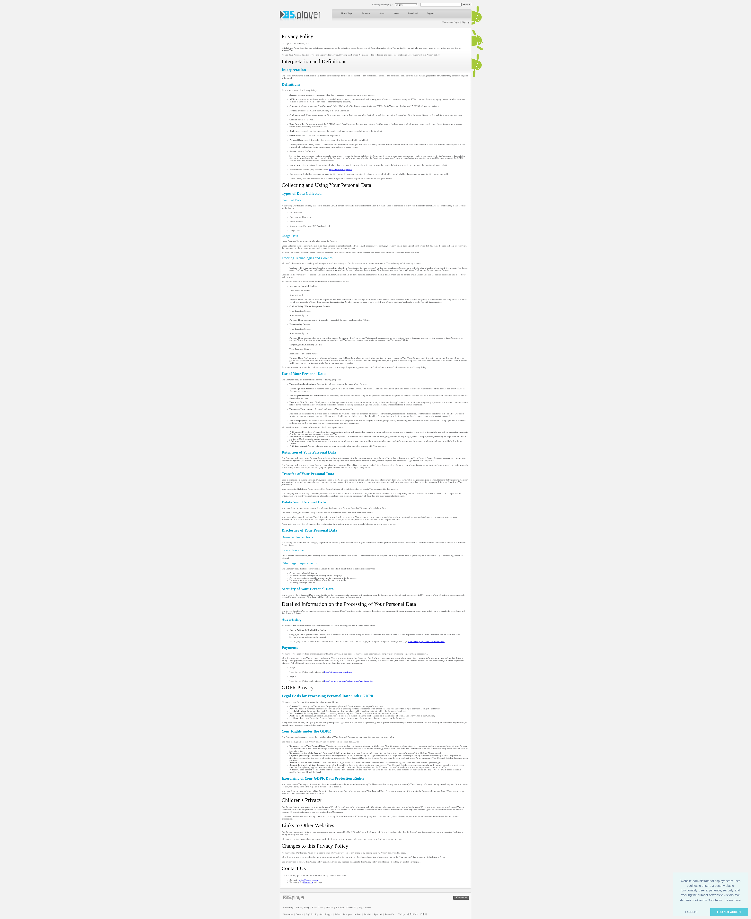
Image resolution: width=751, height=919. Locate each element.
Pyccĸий (378, 914)
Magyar (328, 914)
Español (318, 914)
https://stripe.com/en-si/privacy (338, 672)
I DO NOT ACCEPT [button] (729, 912)
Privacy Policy (302, 907)
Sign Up (465, 22)
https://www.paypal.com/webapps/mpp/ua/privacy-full (348, 681)
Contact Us (308, 882)
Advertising (288, 907)
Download (413, 13)
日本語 (423, 914)
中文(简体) (412, 914)
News (396, 13)
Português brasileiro (352, 914)
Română (367, 914)
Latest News (317, 907)
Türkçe (401, 914)
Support (431, 13)
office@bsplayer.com (308, 880)
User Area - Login (450, 22)
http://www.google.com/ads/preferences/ (426, 641)
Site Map (340, 907)
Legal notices (365, 907)
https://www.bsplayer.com (340, 169)
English (309, 914)
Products (366, 13)
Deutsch (299, 914)
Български (288, 914)
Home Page (346, 13)
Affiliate (329, 907)
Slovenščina (390, 914)
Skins (381, 13)
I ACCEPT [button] (691, 912)
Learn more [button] (733, 900)
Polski (337, 914)
